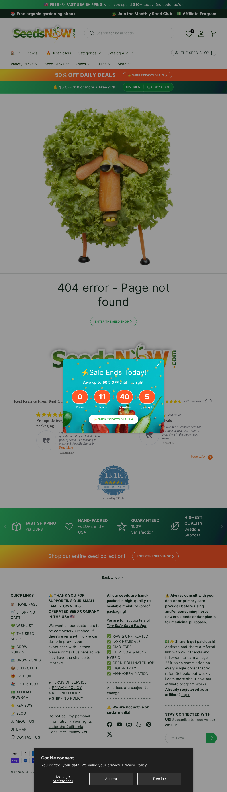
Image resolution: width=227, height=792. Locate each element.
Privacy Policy (134, 765)
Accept (111, 778)
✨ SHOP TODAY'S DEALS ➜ (113, 419)
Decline (159, 778)
